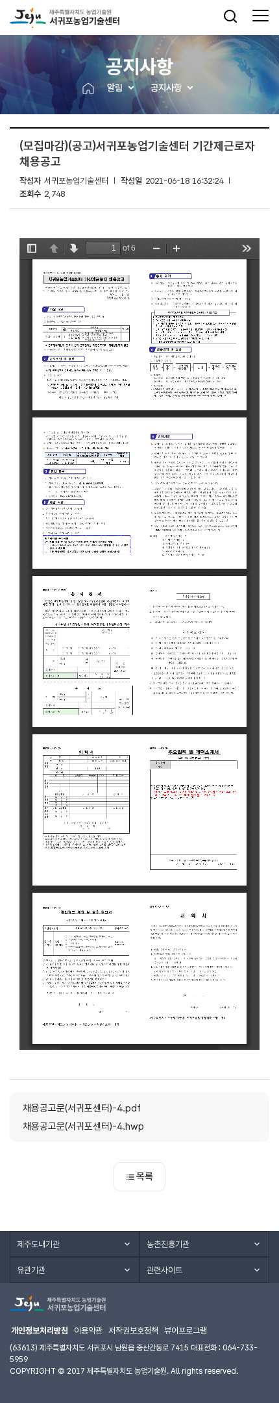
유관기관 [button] (31, 1270)
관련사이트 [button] (164, 1270)
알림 (115, 87)
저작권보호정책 (133, 1330)
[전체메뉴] (260, 16)
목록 (144, 1176)
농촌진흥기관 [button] (168, 1244)
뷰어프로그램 (185, 1330)
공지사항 (166, 87)
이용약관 (88, 1330)
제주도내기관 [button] (38, 1244)
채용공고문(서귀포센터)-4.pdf (82, 1108)
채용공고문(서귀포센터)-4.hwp (83, 1126)
